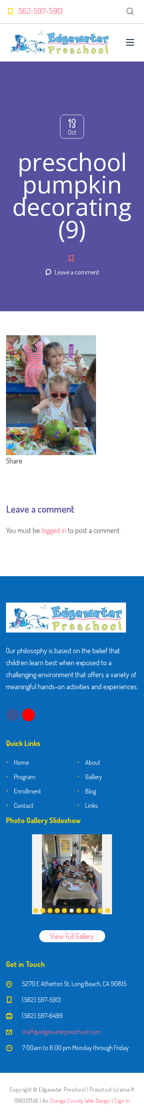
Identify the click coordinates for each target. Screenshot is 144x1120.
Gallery (93, 777)
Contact (24, 806)
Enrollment (27, 791)
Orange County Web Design (80, 1100)
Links (91, 806)
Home (21, 762)
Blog (90, 791)
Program (25, 777)
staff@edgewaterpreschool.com (61, 1032)
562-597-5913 (40, 11)
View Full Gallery (72, 936)
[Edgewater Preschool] (60, 43)
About (92, 762)
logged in (54, 530)
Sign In (122, 1100)
